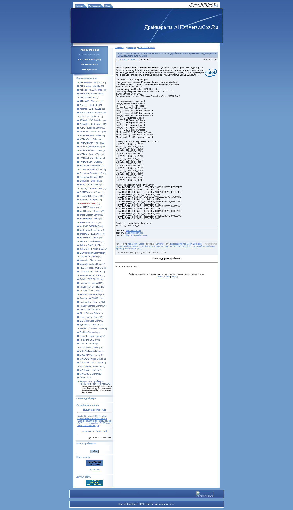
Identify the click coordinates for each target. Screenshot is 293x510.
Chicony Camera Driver (91, 188)
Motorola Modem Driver (91, 264)
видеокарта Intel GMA (181, 244)
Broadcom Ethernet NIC (91, 173)
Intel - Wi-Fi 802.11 (88, 222)
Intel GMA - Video (88, 203)
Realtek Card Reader (90, 302)
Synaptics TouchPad (89, 324)
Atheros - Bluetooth (89, 105)
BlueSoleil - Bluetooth (90, 181)
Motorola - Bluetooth (89, 260)
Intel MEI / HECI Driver (90, 234)
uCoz (172, 504)
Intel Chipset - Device (90, 211)
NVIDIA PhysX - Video (90, 143)
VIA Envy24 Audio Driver (91, 359)
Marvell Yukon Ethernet (91, 253)
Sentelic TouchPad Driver (92, 328)
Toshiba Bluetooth (88, 332)
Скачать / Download (94, 431)
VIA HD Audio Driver (89, 347)
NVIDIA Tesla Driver (89, 139)
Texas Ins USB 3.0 (89, 340)
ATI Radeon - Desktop (90, 82)
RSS (216, 6)
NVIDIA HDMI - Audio (90, 162)
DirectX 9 (84, 377)
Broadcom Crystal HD (90, 177)
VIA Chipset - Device (89, 370)
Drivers (159, 244)
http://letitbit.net (133, 230)
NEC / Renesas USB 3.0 (91, 268)
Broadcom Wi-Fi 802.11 (91, 169)
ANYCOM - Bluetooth (90, 116)
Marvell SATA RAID (89, 256)
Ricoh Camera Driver (90, 313)
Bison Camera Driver (90, 184)
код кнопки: (94, 469)
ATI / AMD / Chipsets (89, 101)
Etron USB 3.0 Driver (90, 196)
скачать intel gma (177, 246)
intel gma (191, 246)
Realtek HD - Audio (89, 283)
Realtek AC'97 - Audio (90, 290)
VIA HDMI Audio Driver (90, 351)
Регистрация (94, 6)
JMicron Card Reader (90, 241)
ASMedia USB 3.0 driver (91, 120)
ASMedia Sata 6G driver (91, 124)
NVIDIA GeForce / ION (91, 131)
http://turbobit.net (134, 233)
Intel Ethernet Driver (89, 218)
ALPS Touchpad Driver (91, 128)
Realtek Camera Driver (91, 306)
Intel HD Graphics (88, 207)
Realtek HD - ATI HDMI (91, 287)
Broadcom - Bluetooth (90, 165)
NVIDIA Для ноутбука (90, 146)
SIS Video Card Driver (90, 321)
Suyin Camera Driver (90, 317)
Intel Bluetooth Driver (90, 215)
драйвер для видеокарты (128, 248)
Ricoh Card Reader (89, 309)
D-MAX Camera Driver (90, 192)
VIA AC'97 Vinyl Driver (90, 355)
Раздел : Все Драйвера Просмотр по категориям (92, 382)
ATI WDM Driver (87, 97)
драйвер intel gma (206, 246)
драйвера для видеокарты (155, 246)
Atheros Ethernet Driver (91, 112)
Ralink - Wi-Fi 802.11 (89, 279)
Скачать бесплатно (128, 59)
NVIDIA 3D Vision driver (91, 150)
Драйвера (131, 47)
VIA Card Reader (88, 343)
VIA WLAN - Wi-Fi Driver (91, 362)
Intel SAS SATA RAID (90, 226)
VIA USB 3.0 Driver (89, 374)
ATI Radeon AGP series (91, 90)
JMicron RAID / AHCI (90, 245)
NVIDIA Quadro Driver (90, 135)
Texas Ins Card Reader (91, 336)
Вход (107, 6)
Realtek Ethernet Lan (90, 294)
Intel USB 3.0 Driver (89, 237)
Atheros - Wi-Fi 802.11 (90, 109)
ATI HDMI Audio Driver (90, 93)
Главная (80, 6)
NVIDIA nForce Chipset (91, 158)
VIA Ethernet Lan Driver (91, 366)
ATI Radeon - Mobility (90, 86)
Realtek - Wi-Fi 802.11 (90, 298)
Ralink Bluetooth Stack (90, 275)
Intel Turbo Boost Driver (91, 230)
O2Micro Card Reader (90, 271)
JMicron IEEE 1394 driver (92, 249)
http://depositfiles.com (136, 235)
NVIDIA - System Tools (91, 154)
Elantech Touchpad (89, 199)
